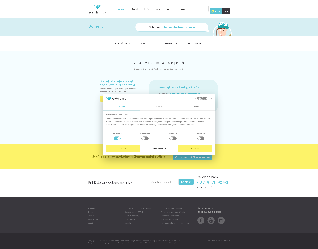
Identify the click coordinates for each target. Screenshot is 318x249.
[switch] (145, 138)
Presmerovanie (147, 43)
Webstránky (134, 9)
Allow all (195, 149)
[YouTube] (212, 220)
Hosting (147, 9)
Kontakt (128, 223)
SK (225, 11)
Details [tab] (159, 107)
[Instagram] (221, 220)
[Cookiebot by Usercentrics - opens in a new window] (196, 98)
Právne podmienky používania (173, 212)
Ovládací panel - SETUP (134, 212)
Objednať (170, 9)
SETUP (217, 11)
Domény (121, 9)
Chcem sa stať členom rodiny (192, 157)
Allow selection (159, 149)
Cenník (182, 9)
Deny (123, 149)
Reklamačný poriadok (169, 219)
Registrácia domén (124, 43)
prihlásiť (186, 182)
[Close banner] (211, 98)
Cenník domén (194, 43)
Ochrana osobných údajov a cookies (175, 223)
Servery (159, 9)
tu (179, 243)
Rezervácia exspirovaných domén (138, 208)
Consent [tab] (121, 107)
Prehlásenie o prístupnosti (171, 208)
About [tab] (196, 107)
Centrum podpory (132, 216)
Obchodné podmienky (170, 216)
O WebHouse (130, 219)
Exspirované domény (170, 43)
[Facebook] (202, 220)
